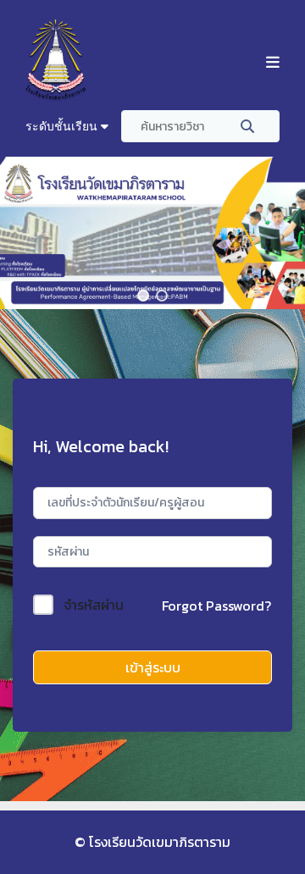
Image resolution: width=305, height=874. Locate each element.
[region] (152, 233)
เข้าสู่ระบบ (152, 667)
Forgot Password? (216, 605)
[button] (143, 295)
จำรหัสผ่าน (94, 605)
